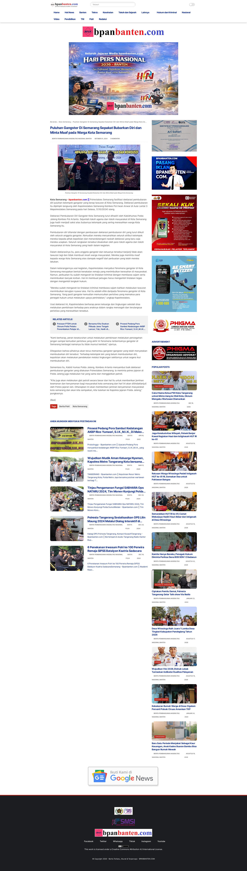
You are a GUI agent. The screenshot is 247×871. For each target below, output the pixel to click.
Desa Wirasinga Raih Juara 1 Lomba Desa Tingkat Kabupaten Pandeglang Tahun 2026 (173, 631)
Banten (82, 12)
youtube (161, 841)
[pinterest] (68, 413)
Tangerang (160, 737)
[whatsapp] (62, 413)
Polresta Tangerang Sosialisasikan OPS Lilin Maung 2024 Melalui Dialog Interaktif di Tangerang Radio (116, 519)
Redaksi (103, 19)
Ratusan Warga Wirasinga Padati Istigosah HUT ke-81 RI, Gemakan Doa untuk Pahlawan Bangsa (174, 476)
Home (56, 12)
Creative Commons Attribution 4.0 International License (137, 849)
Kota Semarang (65, 122)
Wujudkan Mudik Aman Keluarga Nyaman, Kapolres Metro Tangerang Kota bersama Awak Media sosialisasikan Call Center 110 (115, 460)
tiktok (132, 841)
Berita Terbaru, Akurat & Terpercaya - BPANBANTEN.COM (132, 859)
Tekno (95, 12)
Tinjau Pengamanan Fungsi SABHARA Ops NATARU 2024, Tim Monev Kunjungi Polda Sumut (115, 489)
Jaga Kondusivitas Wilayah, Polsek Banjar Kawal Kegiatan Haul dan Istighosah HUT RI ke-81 (174, 436)
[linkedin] (73, 413)
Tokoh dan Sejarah (127, 12)
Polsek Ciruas (161, 699)
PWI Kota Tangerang (164, 386)
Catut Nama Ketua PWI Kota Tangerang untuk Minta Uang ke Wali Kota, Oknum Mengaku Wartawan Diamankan (172, 396)
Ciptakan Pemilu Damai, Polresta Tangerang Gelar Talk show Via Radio (171, 593)
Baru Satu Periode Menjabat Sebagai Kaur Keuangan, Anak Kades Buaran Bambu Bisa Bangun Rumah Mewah (174, 746)
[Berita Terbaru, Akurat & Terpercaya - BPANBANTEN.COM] (64, 6)
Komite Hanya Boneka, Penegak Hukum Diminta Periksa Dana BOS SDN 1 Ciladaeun (174, 556)
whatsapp (118, 841)
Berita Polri (64, 406)
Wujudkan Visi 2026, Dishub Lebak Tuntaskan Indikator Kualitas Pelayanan (172, 670)
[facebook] (52, 413)
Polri (91, 19)
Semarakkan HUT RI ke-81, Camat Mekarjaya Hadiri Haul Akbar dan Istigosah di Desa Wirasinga (174, 517)
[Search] (133, 4)
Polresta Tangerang (164, 585)
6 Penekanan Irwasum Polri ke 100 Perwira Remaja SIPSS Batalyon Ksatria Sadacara (115, 549)
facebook (88, 841)
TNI (82, 19)
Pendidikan (70, 19)
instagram (146, 841)
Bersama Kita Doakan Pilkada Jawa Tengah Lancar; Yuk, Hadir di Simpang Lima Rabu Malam (101, 326)
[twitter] (57, 413)
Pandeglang (160, 426)
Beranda (53, 122)
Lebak (157, 547)
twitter (103, 841)
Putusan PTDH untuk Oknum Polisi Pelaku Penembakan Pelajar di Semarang (68, 326)
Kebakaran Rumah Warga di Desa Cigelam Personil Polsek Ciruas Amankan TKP (173, 707)
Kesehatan (108, 12)
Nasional (186, 12)
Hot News (69, 12)
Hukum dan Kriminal (167, 12)
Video (56, 19)
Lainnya (145, 12)
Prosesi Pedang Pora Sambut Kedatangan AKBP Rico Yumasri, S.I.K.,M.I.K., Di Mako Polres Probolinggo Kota (132, 326)
